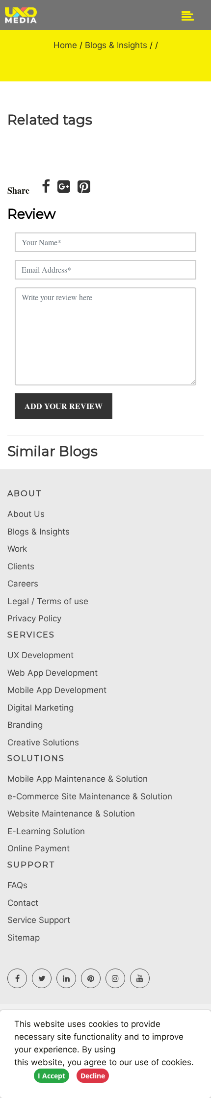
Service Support (38, 920)
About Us (26, 514)
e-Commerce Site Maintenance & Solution (89, 796)
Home (65, 45)
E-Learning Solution (46, 831)
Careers (22, 583)
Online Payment (38, 848)
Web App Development (52, 673)
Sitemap (23, 938)
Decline (92, 1075)
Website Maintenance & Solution (71, 813)
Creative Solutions (43, 742)
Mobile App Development (56, 690)
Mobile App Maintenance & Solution (77, 779)
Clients (20, 566)
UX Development (40, 655)
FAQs (17, 885)
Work (17, 549)
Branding (25, 725)
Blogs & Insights (116, 45)
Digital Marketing (40, 708)
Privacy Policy (34, 618)
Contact (22, 903)
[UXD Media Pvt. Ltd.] (41, 15)
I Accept (51, 1075)
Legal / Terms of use (47, 601)
